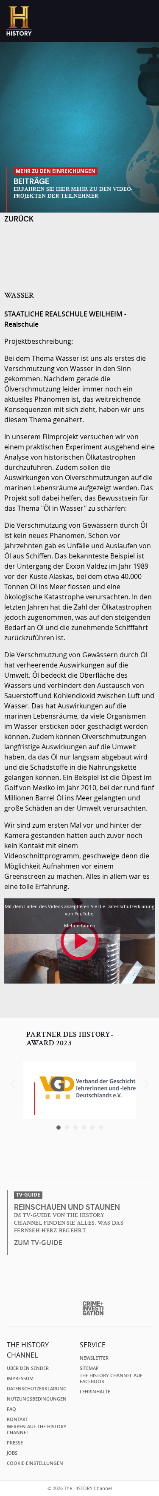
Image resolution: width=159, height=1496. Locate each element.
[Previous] (13, 1083)
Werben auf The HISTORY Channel (37, 1430)
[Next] (146, 1083)
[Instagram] (80, 1163)
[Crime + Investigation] (93, 1308)
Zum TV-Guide (38, 1242)
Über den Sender (28, 1368)
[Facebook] (64, 1163)
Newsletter (94, 1358)
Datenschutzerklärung (37, 1389)
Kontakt (17, 1419)
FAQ (11, 1409)
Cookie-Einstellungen (35, 1463)
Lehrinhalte (95, 1392)
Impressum (20, 1378)
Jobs (12, 1453)
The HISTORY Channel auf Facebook (111, 1378)
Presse (15, 1443)
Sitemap (89, 1368)
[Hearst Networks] (79, 1288)
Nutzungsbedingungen (37, 1399)
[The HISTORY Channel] (19, 21)
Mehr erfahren (79, 925)
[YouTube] (97, 1163)
